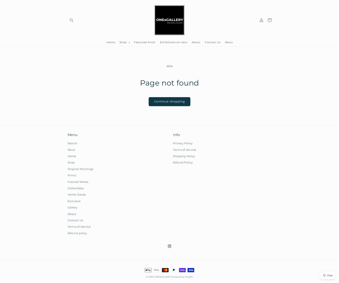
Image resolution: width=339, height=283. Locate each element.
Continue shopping (169, 101)
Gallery (73, 207)
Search (72, 143)
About (72, 214)
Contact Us (75, 220)
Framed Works (78, 182)
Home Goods (77, 194)
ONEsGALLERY (162, 277)
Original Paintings (80, 169)
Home (72, 156)
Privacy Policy (183, 143)
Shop (71, 162)
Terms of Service (79, 226)
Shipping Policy (184, 156)
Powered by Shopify (182, 277)
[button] (72, 20)
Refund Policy (183, 162)
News (71, 149)
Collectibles (76, 188)
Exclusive (74, 201)
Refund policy (77, 233)
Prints (72, 175)
